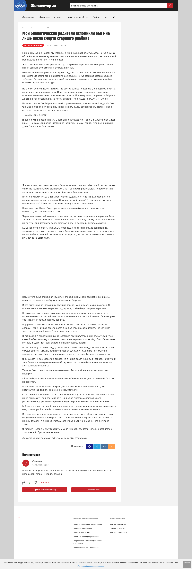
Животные (44, 17)
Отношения (28, 17)
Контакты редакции (118, 524)
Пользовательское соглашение (86, 547)
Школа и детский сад (77, 17)
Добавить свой (94, 490)
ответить (44, 482)
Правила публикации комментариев (88, 524)
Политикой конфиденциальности (91, 566)
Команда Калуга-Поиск (119, 533)
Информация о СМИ (82, 533)
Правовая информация (83, 528)
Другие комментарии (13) (45, 490)
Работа (96, 17)
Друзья (58, 17)
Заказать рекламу (117, 528)
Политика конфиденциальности (86, 537)
